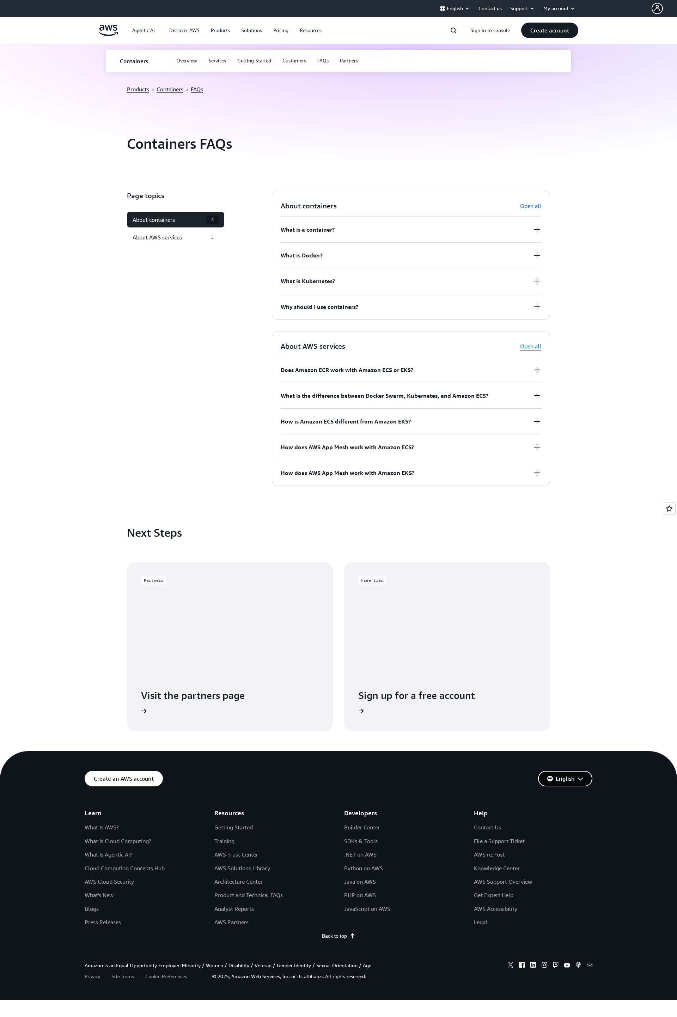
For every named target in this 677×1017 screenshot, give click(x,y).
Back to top (334, 936)
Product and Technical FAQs (248, 895)
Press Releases (103, 922)
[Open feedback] (669, 508)
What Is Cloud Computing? (118, 841)
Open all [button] (530, 205)
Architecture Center (238, 881)
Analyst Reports (234, 908)
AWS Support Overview (503, 881)
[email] (589, 966)
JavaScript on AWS (367, 908)
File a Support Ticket (499, 841)
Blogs (92, 908)
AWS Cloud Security (109, 881)
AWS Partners (231, 922)
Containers (170, 89)
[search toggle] (453, 30)
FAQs (197, 89)
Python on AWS (363, 868)
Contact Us (487, 827)
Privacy (92, 976)
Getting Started (233, 827)
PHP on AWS (360, 895)
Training (224, 841)
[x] (510, 966)
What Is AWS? (102, 827)
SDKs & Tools (361, 841)
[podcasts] (578, 966)
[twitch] (556, 966)
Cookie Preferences (166, 976)
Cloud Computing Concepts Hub (125, 868)
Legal (480, 922)
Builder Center (362, 827)
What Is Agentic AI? (108, 854)
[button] (664, 8)
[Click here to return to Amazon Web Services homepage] (108, 34)
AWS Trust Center (236, 854)
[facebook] (522, 966)
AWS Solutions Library (242, 868)
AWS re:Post (489, 854)
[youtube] (567, 966)
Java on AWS (360, 881)
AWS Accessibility (495, 908)
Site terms (122, 976)
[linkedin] (533, 966)
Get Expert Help (493, 895)
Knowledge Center (497, 868)
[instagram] (544, 966)
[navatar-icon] (657, 8)
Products (138, 89)
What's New (99, 895)
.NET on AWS (360, 854)
